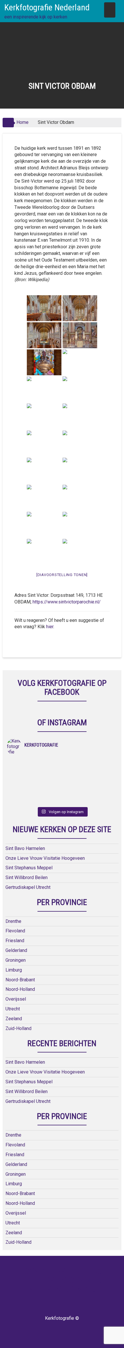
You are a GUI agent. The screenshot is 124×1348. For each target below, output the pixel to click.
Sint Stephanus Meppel (28, 867)
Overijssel (15, 999)
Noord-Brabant (20, 979)
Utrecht (12, 1009)
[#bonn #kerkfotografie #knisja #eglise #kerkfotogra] (89, 778)
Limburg (13, 970)
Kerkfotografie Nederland (47, 7)
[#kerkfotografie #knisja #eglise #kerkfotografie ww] (89, 793)
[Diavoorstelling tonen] (62, 575)
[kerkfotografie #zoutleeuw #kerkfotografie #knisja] (34, 763)
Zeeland (13, 1018)
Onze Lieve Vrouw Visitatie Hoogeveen (45, 858)
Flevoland (15, 931)
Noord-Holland (20, 989)
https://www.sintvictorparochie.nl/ (67, 602)
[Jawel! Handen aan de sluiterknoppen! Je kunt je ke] (34, 778)
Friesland (14, 940)
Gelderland (16, 950)
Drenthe (13, 921)
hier (49, 626)
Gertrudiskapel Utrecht (27, 887)
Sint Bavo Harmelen (25, 848)
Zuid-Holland (18, 1028)
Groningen (15, 960)
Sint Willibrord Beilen (26, 877)
